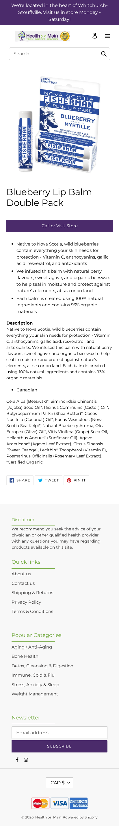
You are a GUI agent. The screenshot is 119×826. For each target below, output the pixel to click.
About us (21, 573)
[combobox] (59, 53)
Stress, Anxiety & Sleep (35, 684)
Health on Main (48, 817)
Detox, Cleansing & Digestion (42, 666)
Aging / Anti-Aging (32, 647)
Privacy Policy (26, 602)
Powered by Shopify (80, 817)
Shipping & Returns (32, 592)
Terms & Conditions (32, 611)
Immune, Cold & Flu (33, 675)
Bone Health (25, 656)
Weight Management (35, 694)
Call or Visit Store (60, 225)
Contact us (23, 583)
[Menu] (106, 35)
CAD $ (58, 782)
